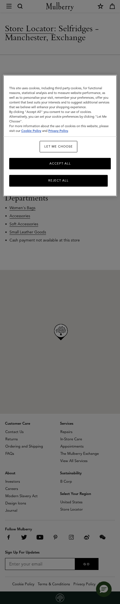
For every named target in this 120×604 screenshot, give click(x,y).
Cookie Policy (31, 131)
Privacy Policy (58, 131)
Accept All (60, 163)
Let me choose (58, 146)
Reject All (58, 181)
